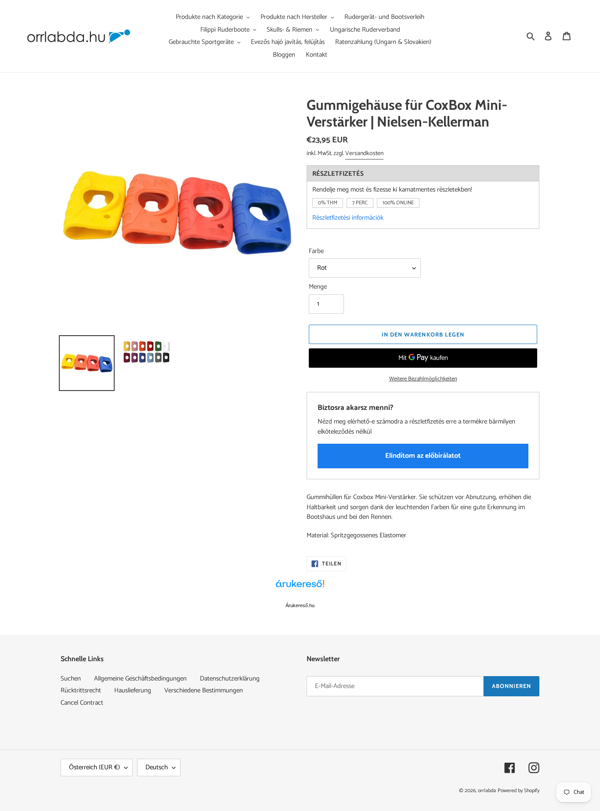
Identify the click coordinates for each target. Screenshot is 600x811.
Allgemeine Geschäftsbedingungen (140, 678)
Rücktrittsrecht (81, 690)
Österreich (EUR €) (94, 767)
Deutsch (156, 767)
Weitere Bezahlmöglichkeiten (423, 379)
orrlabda (487, 790)
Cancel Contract (82, 702)
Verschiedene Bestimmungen (203, 690)
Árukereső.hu (300, 605)
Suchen (71, 678)
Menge (318, 287)
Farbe (316, 251)
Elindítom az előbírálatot (423, 456)
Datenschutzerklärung (230, 678)
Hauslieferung (132, 690)
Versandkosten (364, 153)
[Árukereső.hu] (300, 588)
